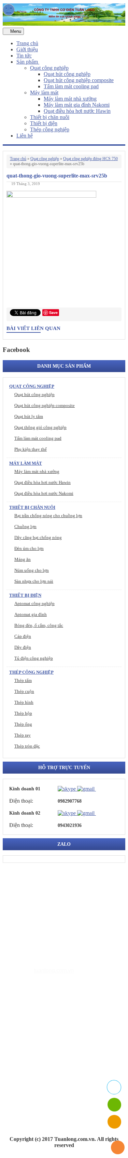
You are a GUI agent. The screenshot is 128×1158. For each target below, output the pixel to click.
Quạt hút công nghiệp (67, 74)
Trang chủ (27, 43)
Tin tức (24, 55)
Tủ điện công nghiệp (33, 658)
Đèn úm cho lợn (29, 548)
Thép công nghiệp (49, 129)
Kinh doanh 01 (24, 788)
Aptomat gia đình (30, 614)
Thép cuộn (24, 691)
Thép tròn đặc (27, 746)
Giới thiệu (27, 49)
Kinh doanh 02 (24, 813)
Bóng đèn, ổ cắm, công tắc (38, 625)
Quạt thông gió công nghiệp (40, 427)
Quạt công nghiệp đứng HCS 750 (90, 158)
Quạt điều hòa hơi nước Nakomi (43, 493)
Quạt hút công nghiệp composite (79, 80)
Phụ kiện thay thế (30, 449)
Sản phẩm (27, 62)
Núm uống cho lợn (31, 570)
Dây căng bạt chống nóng (38, 537)
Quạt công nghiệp (49, 68)
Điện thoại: (21, 801)
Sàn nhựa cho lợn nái (33, 581)
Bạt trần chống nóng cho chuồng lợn (48, 515)
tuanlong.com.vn (54, 970)
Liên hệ (24, 136)
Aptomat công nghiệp (34, 603)
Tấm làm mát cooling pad (71, 86)
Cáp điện (22, 636)
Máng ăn (22, 559)
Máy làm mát (44, 92)
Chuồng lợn (25, 526)
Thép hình (23, 702)
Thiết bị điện (43, 123)
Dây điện (22, 647)
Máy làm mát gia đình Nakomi (77, 105)
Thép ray (22, 735)
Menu (15, 31)
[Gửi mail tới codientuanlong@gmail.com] (100, 788)
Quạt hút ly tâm (28, 416)
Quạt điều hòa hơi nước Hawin (77, 111)
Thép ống (23, 724)
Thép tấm (23, 680)
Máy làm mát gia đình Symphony (67, 1036)
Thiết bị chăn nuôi (49, 117)
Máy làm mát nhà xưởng (70, 99)
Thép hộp (23, 713)
